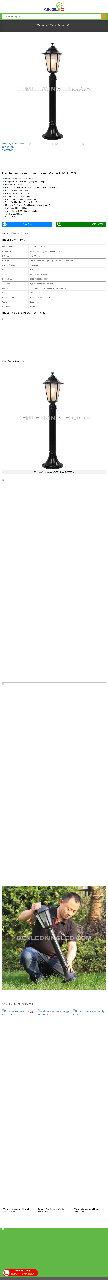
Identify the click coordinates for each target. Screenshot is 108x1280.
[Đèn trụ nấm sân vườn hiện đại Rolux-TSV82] (54, 1107)
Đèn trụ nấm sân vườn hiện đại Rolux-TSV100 (87, 1210)
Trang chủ (42, 25)
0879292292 (97, 224)
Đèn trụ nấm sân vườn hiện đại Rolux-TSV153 (16, 1210)
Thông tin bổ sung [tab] (18, 233)
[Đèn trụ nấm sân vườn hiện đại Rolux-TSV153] (18, 1107)
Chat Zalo (27, 224)
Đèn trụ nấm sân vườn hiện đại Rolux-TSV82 (51, 1210)
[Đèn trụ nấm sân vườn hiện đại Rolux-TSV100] (89, 1107)
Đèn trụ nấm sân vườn (60, 25)
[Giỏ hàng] (104, 6)
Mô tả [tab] (5, 233)
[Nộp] (103, 16)
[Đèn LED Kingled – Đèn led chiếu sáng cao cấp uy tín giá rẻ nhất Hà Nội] (54, 6)
